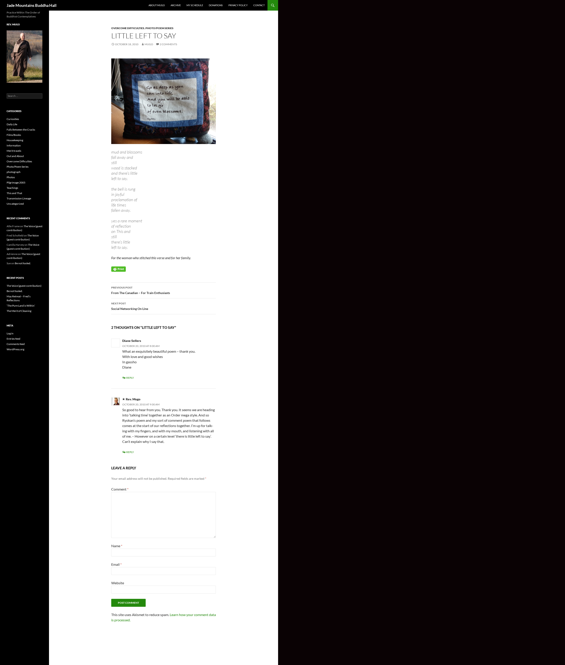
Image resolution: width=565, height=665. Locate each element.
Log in (10, 333)
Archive (176, 5)
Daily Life (12, 124)
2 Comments (168, 44)
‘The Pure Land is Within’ (21, 305)
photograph (14, 172)
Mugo (149, 44)
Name (116, 546)
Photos (11, 177)
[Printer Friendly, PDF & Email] (118, 268)
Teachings (12, 187)
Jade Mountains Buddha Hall (31, 5)
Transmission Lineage (19, 198)
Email (116, 564)
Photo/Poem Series (159, 28)
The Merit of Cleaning (19, 311)
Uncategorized (15, 203)
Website (117, 583)
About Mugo (157, 5)
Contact (259, 5)
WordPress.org (15, 349)
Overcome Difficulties (127, 28)
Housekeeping (15, 140)
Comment (119, 489)
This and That (14, 193)
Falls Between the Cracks (21, 129)
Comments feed (16, 344)
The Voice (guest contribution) (24, 285)
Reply (130, 377)
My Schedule (194, 5)
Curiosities (13, 119)
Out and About (15, 156)
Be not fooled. (23, 263)
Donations (216, 5)
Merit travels (14, 150)
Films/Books (14, 135)
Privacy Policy (238, 5)
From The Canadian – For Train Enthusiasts (140, 290)
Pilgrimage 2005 (16, 182)
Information (14, 145)
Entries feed (13, 338)
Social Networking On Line (129, 306)
